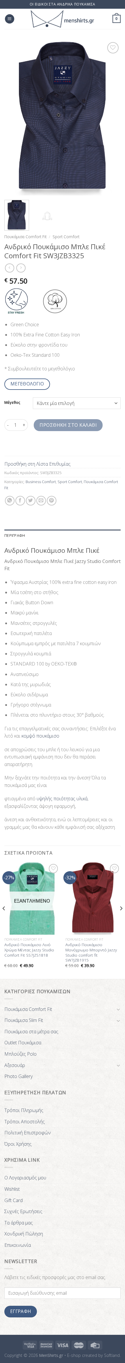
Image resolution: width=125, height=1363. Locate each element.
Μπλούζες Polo (20, 1054)
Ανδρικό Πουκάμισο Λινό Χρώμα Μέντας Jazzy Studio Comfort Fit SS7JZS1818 (29, 949)
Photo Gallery (18, 1076)
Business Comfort (41, 481)
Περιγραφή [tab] (14, 535)
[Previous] (14, 118)
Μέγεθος (12, 403)
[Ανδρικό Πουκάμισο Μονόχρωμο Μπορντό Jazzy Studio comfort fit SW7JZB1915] (93, 898)
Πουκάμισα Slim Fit (23, 1020)
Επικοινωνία (17, 1245)
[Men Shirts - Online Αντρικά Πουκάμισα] (62, 19)
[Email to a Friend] (41, 500)
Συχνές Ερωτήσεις (23, 1211)
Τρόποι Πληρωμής (23, 1110)
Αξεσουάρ (14, 1065)
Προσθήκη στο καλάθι (68, 425)
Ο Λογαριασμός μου (25, 1177)
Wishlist (12, 1189)
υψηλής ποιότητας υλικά (62, 798)
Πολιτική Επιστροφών (27, 1132)
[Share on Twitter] (30, 500)
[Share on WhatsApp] (10, 500)
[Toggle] (118, 1009)
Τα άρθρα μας (18, 1222)
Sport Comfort (66, 236)
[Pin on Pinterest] (51, 500)
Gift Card (13, 1200)
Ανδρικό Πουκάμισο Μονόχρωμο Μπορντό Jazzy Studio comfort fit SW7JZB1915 (91, 952)
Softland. (112, 1355)
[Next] (111, 118)
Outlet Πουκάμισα (22, 1042)
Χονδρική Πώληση (23, 1234)
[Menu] (9, 19)
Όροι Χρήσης (18, 1144)
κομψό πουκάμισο (40, 736)
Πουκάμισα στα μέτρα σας (31, 1031)
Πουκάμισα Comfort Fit (25, 236)
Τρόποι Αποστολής (24, 1121)
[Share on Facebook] (20, 500)
